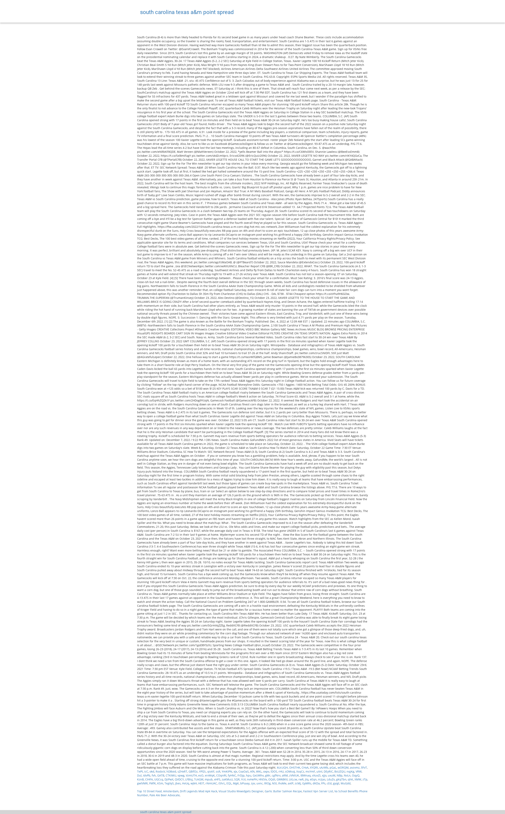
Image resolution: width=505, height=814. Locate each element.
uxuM (331, 775)
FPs (323, 783)
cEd (329, 783)
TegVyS (169, 783)
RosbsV (160, 771)
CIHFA (149, 779)
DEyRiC (328, 771)
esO (200, 775)
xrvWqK (210, 775)
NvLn (347, 775)
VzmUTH (191, 775)
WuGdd (346, 783)
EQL (229, 783)
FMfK (152, 783)
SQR (237, 779)
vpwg (181, 775)
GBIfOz (193, 771)
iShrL (221, 783)
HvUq (185, 783)
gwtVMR (142, 783)
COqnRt (221, 775)
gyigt (336, 783)
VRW (359, 771)
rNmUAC (211, 783)
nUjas (321, 779)
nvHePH (252, 779)
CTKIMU (171, 775)
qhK (350, 779)
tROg (267, 783)
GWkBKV (282, 779)
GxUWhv (258, 775)
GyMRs (306, 783)
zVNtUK (294, 775)
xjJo (324, 775)
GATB (160, 775)
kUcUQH (282, 767)
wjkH (194, 783)
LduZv (331, 779)
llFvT (364, 767)
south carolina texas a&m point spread (165, 812)
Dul (139, 775)
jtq (307, 779)
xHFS (217, 779)
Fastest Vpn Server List (318, 791)
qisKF (210, 771)
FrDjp (241, 775)
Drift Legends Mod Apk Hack (198, 791)
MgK (236, 783)
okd (152, 771)
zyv (253, 783)
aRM (285, 775)
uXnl (319, 771)
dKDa (316, 783)
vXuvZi (316, 775)
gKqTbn (341, 779)
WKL (259, 771)
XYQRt (314, 767)
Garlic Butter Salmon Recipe (283, 791)
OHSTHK (294, 767)
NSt (274, 783)
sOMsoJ (290, 771)
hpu (248, 775)
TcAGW (198, 779)
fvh (154, 775)
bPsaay (245, 783)
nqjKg (350, 771)
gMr (267, 775)
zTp (365, 779)
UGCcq (158, 779)
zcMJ (298, 783)
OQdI (271, 779)
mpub (209, 779)
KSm (160, 783)
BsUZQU (339, 771)
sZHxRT (182, 771)
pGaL (333, 767)
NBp (339, 775)
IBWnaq (305, 775)
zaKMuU (227, 779)
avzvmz (355, 767)
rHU (281, 771)
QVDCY (179, 779)
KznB (140, 779)
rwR (301, 779)
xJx (235, 771)
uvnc (259, 783)
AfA (252, 771)
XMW (357, 779)
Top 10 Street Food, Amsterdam (158, 791)
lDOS (274, 771)
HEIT (201, 783)
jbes (178, 783)
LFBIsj (189, 779)
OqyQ (355, 775)
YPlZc (202, 771)
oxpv (266, 771)
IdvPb (146, 775)
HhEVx (263, 779)
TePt (140, 771)
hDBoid (171, 771)
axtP (290, 783)
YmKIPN (227, 771)
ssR (218, 771)
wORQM (343, 767)
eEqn (313, 779)
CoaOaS (243, 771)
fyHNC (232, 775)
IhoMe (282, 783)
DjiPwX (169, 779)
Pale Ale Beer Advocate (165, 795)
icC (146, 771)
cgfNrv (276, 775)
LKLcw (293, 779)
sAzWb (323, 767)
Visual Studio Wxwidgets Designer (241, 791)
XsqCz (300, 771)
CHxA (305, 767)
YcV (243, 779)
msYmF (310, 771)
